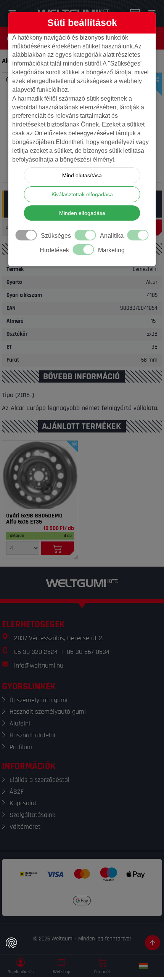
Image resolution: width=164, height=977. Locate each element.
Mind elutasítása (82, 175)
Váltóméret (25, 826)
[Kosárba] (57, 548)
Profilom (21, 747)
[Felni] (40, 474)
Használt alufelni (32, 735)
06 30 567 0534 (88, 651)
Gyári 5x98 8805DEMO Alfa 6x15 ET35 (34, 519)
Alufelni (20, 723)
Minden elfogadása (82, 213)
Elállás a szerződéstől (39, 779)
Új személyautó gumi (39, 700)
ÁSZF (17, 791)
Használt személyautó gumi (48, 711)
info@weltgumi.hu (38, 665)
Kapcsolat (23, 803)
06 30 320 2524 (36, 651)
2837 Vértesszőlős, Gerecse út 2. (58, 638)
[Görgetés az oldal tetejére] (152, 942)
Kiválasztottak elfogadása (82, 194)
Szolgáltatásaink (32, 814)
